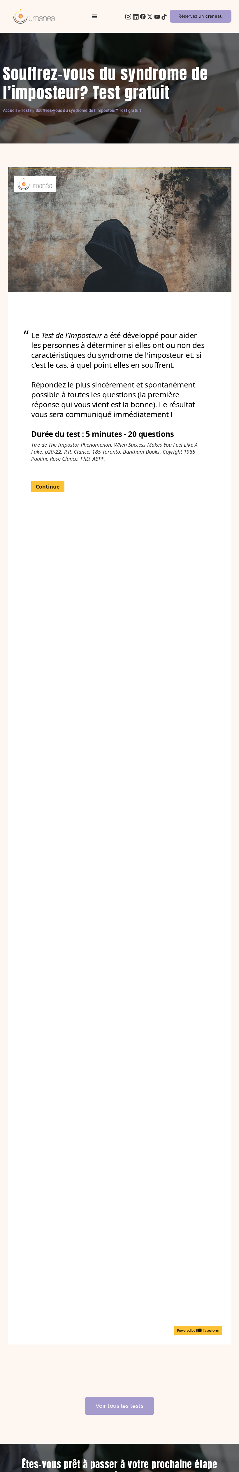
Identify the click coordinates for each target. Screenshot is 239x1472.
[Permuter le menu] (94, 16)
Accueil (10, 110)
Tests (26, 110)
